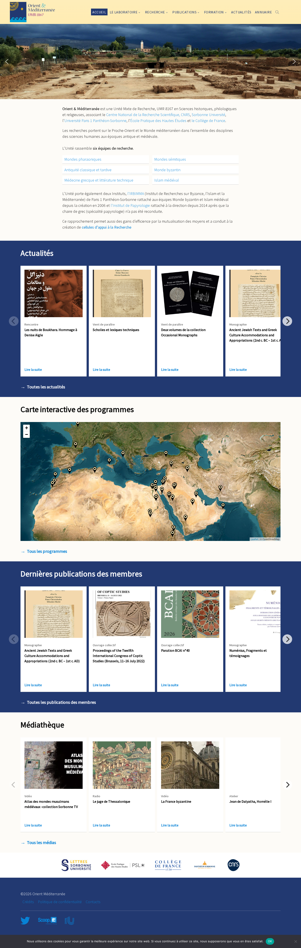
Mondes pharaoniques (82, 159)
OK (270, 941)
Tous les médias (41, 842)
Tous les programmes (47, 551)
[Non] (295, 941)
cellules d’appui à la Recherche (106, 227)
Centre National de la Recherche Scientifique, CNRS (148, 114)
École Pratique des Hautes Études (158, 120)
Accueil (99, 12)
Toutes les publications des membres (61, 702)
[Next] (287, 321)
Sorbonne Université (208, 114)
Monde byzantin (167, 169)
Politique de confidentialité (60, 901)
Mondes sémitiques (170, 159)
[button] (6, 61)
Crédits (28, 901)
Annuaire (263, 12)
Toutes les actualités (46, 386)
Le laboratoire (124, 12)
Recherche (155, 12)
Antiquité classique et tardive (87, 169)
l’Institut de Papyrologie (130, 205)
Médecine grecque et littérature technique (98, 180)
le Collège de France (208, 120)
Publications (184, 12)
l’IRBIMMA (135, 193)
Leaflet (254, 539)
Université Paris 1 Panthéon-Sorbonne (95, 120)
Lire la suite (33, 369)
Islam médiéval (166, 180)
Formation (214, 12)
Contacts (93, 901)
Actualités (241, 12)
